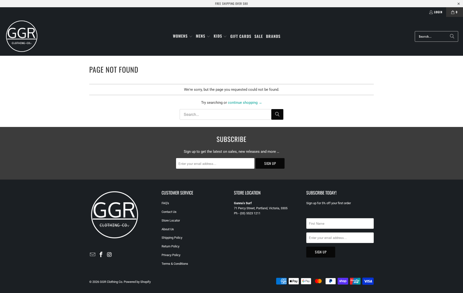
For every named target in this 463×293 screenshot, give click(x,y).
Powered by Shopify (137, 282)
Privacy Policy (171, 255)
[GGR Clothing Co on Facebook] (101, 255)
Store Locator (171, 220)
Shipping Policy (172, 237)
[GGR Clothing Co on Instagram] (109, 255)
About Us (168, 229)
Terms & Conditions (175, 263)
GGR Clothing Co (111, 282)
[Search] (452, 36)
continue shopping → (245, 102)
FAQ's (165, 203)
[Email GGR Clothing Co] (92, 255)
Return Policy (170, 246)
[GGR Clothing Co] (22, 36)
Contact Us (169, 212)
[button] (183, 36)
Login (438, 12)
